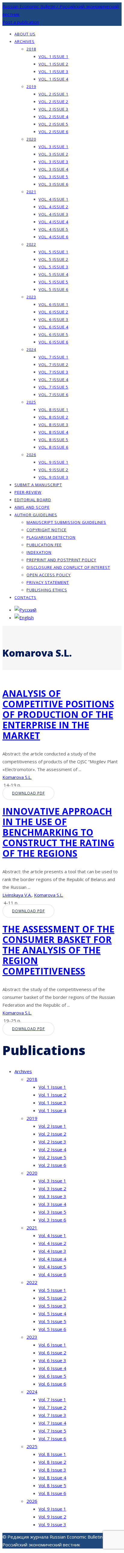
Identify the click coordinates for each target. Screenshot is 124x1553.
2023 (31, 297)
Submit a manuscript (38, 484)
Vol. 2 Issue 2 (53, 101)
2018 (31, 49)
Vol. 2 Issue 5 (53, 124)
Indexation (38, 552)
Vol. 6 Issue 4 (53, 327)
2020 (31, 139)
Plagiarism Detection (51, 537)
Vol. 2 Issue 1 (53, 94)
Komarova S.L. (17, 777)
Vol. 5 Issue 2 (53, 259)
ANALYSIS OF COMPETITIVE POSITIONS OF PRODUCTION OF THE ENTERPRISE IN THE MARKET (58, 714)
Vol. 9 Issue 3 (53, 477)
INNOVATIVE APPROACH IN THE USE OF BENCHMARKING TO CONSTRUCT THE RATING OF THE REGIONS (58, 832)
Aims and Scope (32, 507)
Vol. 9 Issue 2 (53, 469)
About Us (25, 34)
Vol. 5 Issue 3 (53, 267)
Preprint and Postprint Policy (61, 560)
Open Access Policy (48, 575)
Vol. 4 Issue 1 (53, 199)
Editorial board (32, 499)
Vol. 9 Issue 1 (53, 462)
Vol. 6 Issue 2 (53, 312)
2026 (31, 454)
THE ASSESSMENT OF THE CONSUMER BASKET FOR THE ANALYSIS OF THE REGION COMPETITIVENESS (58, 950)
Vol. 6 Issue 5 (53, 334)
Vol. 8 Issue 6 (53, 447)
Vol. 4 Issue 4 (53, 221)
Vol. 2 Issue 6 (53, 131)
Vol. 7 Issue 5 (53, 387)
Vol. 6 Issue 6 (53, 342)
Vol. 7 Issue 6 (53, 394)
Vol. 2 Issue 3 (53, 109)
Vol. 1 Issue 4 (53, 79)
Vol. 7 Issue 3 (53, 372)
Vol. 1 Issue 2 (53, 64)
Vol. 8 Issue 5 (53, 439)
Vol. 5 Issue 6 (53, 289)
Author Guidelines (35, 514)
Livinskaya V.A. (17, 895)
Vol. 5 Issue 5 (53, 282)
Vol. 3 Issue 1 (53, 146)
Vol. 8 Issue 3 (53, 424)
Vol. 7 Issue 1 (53, 357)
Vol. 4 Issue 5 (53, 229)
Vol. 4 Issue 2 (53, 206)
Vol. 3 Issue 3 (53, 161)
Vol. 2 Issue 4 (53, 116)
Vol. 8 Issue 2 (53, 417)
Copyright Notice (46, 529)
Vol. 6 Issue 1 (53, 304)
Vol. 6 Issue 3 (53, 319)
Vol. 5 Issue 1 (53, 252)
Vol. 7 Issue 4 (53, 379)
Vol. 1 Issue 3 (53, 71)
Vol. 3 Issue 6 (53, 184)
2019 (31, 86)
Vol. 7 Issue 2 (53, 364)
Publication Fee (44, 545)
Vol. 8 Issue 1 (53, 409)
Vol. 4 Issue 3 (53, 214)
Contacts (25, 597)
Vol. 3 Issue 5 (53, 176)
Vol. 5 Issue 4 (53, 274)
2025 (31, 402)
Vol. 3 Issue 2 (53, 154)
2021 (31, 191)
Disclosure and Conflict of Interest (68, 567)
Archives (24, 41)
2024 (31, 349)
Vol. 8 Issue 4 (53, 432)
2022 (31, 244)
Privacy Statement (47, 582)
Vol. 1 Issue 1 (53, 56)
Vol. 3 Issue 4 (53, 169)
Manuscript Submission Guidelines (66, 522)
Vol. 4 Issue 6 (53, 237)
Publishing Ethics (46, 590)
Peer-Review (28, 492)
